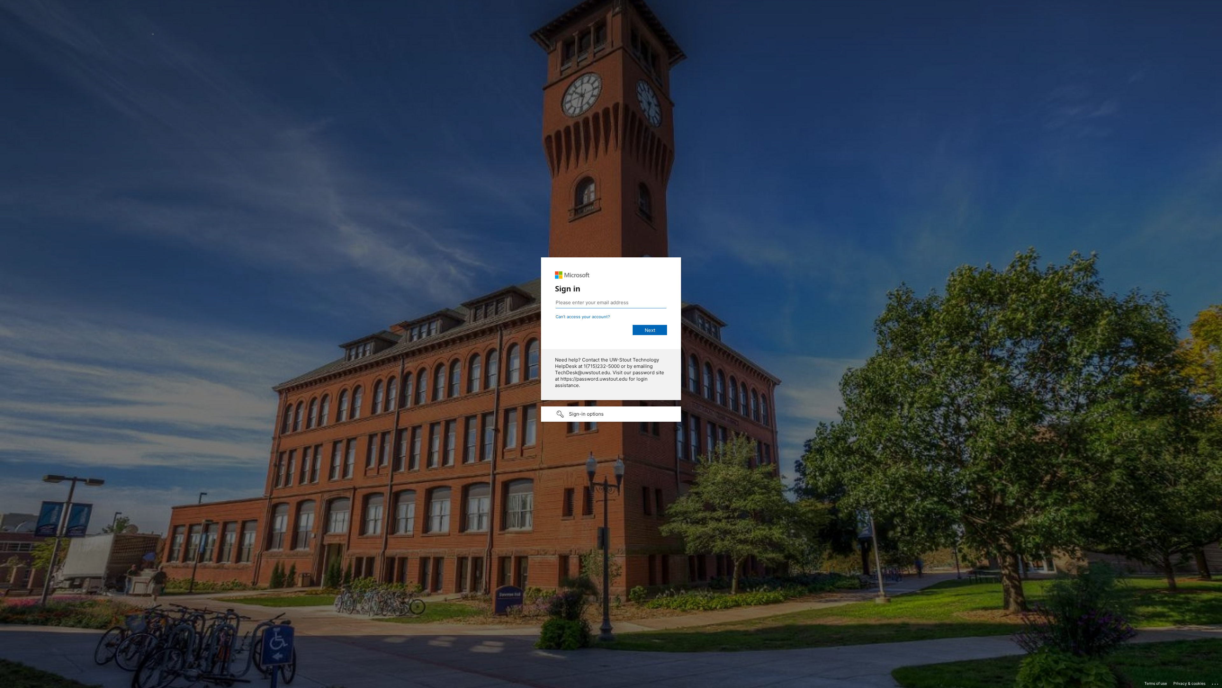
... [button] (1215, 682)
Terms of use (1155, 683)
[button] (611, 414)
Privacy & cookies (1189, 683)
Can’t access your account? (583, 316)
